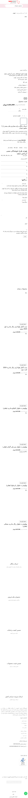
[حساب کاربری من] (1, 2)
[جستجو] (4, 5)
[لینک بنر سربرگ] (14, 399)
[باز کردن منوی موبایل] (26, 2)
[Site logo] (14, 1)
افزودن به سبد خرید (16, 115)
